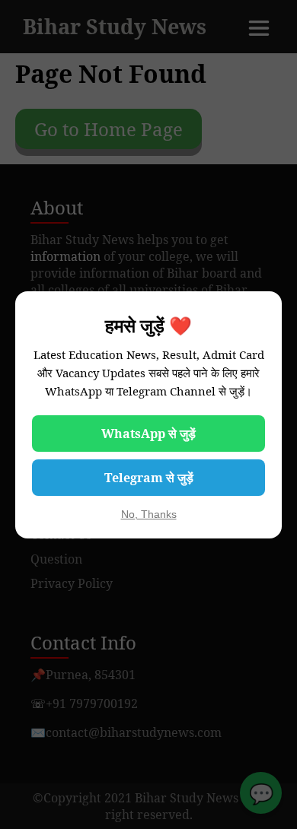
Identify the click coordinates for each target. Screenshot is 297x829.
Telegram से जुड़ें (148, 477)
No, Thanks (149, 514)
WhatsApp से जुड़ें (148, 433)
